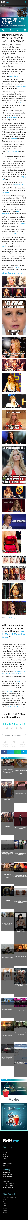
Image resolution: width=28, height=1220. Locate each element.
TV (4, 1201)
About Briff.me (6, 1080)
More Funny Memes (13, 273)
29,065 (5, 745)
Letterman (13, 139)
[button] (25, 2)
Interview (4, 246)
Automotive (6, 1179)
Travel (5, 1161)
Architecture (7, 1176)
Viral (4, 1203)
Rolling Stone (18, 184)
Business (6, 1181)
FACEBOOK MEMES (8, 1187)
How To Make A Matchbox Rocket (13, 634)
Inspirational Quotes (10, 1197)
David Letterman (11, 117)
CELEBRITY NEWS (8, 1185)
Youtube (5, 1165)
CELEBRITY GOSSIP (8, 1183)
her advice (23, 224)
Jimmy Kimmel (21, 86)
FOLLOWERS (5, 746)
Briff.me (9, 691)
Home (2, 25)
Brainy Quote (13, 76)
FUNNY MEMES (8, 25)
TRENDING (6, 1156)
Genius (5, 1212)
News (4, 1199)
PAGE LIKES (14, 746)
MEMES (5, 1158)
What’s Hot (6, 1150)
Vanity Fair (18, 267)
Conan (22, 103)
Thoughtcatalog (9, 618)
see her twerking (13, 151)
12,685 (14, 745)
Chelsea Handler (19, 234)
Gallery (5, 1190)
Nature (5, 1210)
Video (5, 1206)
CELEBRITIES (6, 1152)
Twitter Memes (7, 1163)
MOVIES (5, 1154)
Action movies (7, 1174)
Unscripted (5, 192)
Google (19, 681)
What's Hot (4, 758)
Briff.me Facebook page (16, 707)
